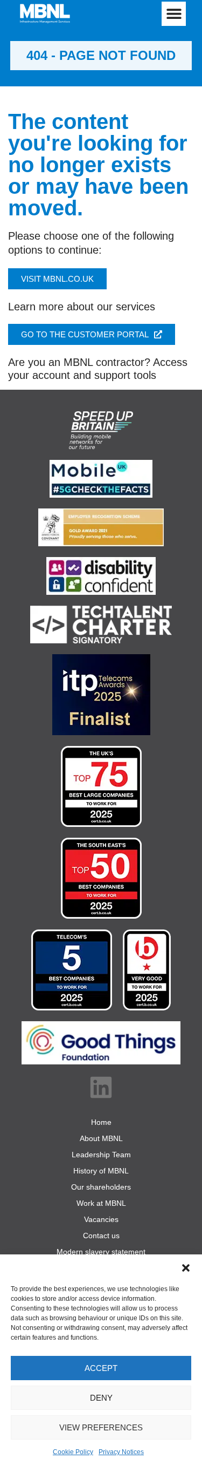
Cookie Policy (73, 1452)
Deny (101, 1397)
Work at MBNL (101, 1203)
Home (101, 1122)
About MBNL (101, 1138)
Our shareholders (101, 1187)
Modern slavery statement (101, 1251)
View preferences (101, 1427)
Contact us (101, 1235)
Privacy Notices (121, 1452)
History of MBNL (101, 1170)
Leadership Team (101, 1154)
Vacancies (101, 1219)
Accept (101, 1368)
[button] (185, 1268)
